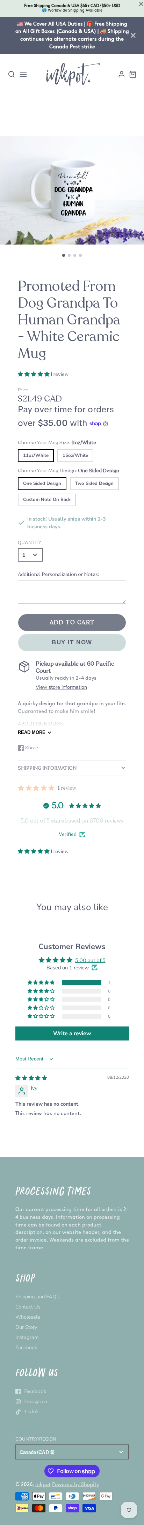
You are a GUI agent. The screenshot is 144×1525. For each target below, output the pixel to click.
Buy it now (72, 642)
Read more (31, 732)
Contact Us (28, 1306)
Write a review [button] (72, 1033)
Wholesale (27, 1316)
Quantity (29, 543)
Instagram (26, 1337)
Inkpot (43, 1484)
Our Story (26, 1327)
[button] (63, 255)
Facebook (26, 1347)
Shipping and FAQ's (37, 1296)
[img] (31, 1077)
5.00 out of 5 (90, 960)
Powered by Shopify (75, 1484)
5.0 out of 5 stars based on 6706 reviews (72, 821)
